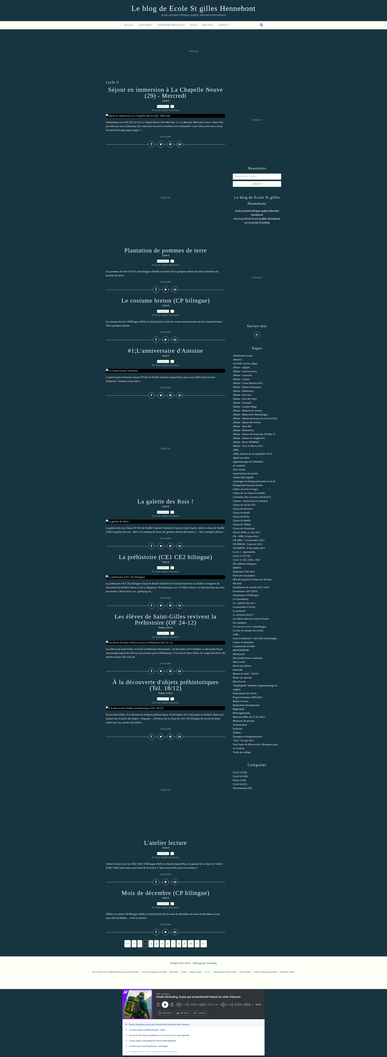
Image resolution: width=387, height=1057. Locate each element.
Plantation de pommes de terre (165, 250)
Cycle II (165, 101)
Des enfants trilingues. (245, 563)
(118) (240, 772)
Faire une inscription (244, 575)
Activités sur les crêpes (245, 363)
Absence (237, 359)
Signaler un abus (196, 972)
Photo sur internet (242, 677)
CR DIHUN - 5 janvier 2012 (248, 544)
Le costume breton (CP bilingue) (165, 300)
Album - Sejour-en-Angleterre (249, 438)
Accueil (128, 25)
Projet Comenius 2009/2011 (248, 697)
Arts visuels (239, 469)
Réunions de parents (244, 720)
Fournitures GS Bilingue (246, 595)
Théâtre (237, 732)
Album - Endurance (243, 391)
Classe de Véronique (244, 528)
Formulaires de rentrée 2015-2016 (251, 587)
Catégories (145, 25)
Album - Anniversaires (245, 371)
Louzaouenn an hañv (244, 646)
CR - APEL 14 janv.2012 (246, 536)
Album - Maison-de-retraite (247, 410)
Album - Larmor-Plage (245, 406)
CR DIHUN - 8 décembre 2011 (249, 548)
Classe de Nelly (241, 516)
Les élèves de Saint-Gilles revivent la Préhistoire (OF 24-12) (165, 619)
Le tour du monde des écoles (248, 630)
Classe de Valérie (242, 524)
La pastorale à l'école (244, 607)
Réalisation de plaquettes (246, 705)
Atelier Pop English (243, 477)
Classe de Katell (241, 512)
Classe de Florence (243, 508)
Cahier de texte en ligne (245, 489)
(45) (242, 788)
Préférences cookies (287, 972)
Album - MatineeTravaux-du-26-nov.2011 (255, 418)
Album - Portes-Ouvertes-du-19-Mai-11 (254, 434)
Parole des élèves (242, 665)
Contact (223, 25)
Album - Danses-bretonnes (247, 387)
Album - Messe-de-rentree (247, 422)
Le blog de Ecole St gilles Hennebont (193, 8)
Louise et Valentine (243, 642)
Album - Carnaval (242, 375)
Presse (161, 628)
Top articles (174, 972)
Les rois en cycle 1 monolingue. (250, 626)
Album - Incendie (242, 402)
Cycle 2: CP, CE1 (242, 555)
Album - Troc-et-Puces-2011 (248, 446)
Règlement (238, 709)
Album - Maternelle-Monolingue (250, 414)
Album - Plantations (243, 430)
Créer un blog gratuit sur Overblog (154, 972)
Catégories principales (171, 25)
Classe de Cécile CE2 (244, 504)
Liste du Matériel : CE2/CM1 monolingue (255, 638)
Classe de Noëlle (242, 520)
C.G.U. (208, 972)
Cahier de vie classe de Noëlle (249, 493)
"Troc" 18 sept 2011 (243, 740)
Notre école (239, 662)
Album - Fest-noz (242, 394)
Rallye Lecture (241, 701)
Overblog (212, 963)
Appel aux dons (241, 457)
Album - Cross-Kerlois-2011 (248, 383)
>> (203, 943)
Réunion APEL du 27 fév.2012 (249, 716)
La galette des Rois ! (165, 501)
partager (184, 1013)
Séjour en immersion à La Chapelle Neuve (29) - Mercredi (165, 92)
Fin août (237, 583)
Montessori (239, 654)
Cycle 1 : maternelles (244, 552)
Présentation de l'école (245, 693)
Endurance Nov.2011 (244, 571)
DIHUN (237, 567)
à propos (201, 1013)
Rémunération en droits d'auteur (225, 972)
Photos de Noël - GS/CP (245, 673)
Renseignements (241, 713)
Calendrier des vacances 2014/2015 (252, 497)
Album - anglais (241, 367)
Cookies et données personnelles (265, 972)
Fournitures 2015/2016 (245, 591)
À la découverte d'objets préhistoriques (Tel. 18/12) (165, 685)
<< (127, 943)
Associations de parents (245, 473)
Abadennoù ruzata (242, 355)
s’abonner (166, 1013)
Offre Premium (245, 972)
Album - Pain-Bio (242, 426)
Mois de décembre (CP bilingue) (166, 892)
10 (190, 943)
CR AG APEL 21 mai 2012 (247, 532)
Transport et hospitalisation (247, 736)
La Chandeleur (241, 599)
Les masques (239, 622)
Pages (193, 25)
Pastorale (238, 669)
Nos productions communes (248, 658)
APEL (236, 449)
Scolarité (237, 728)
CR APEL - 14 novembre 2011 (249, 540)
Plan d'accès (239, 681)
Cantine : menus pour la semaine (250, 500)
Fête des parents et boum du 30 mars (252, 579)
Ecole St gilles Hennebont (266, 219)
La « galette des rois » (244, 603)
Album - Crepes (241, 379)
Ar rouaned (239, 465)
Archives (207, 25)
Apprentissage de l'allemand (248, 461)
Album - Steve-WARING (246, 442)
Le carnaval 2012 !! (243, 614)
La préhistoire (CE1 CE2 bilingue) (165, 557)
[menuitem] (129, 25)
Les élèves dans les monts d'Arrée (251, 618)
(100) (239, 780)
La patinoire (239, 610)
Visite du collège (242, 752)
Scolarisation (240, 724)
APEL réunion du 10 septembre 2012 (252, 453)
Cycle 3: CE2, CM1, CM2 (246, 559)
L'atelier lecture (165, 842)
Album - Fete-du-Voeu (245, 398)
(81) (240, 784)
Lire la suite (165, 136)
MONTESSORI (241, 650)
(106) (240, 776)
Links (236, 634)
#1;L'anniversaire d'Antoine (165, 350)
